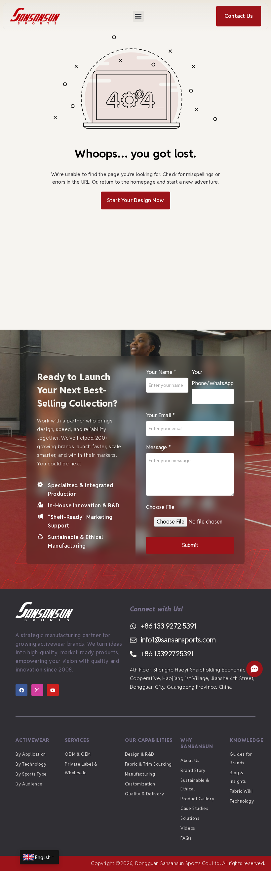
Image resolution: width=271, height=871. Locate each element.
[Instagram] (37, 690)
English (43, 857)
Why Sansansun (196, 743)
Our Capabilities (149, 740)
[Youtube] (53, 690)
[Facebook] (21, 690)
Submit (190, 545)
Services (77, 740)
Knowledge (246, 740)
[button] (138, 16)
